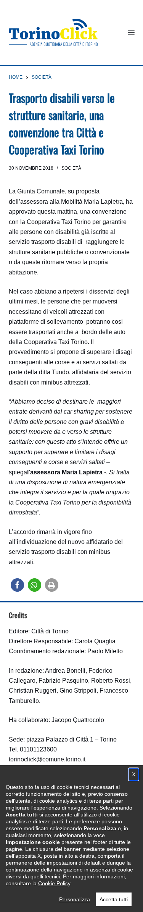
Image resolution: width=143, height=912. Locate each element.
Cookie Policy (54, 883)
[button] (17, 585)
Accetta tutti (114, 899)
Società (71, 168)
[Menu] (131, 32)
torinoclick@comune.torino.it (47, 759)
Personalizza (74, 899)
